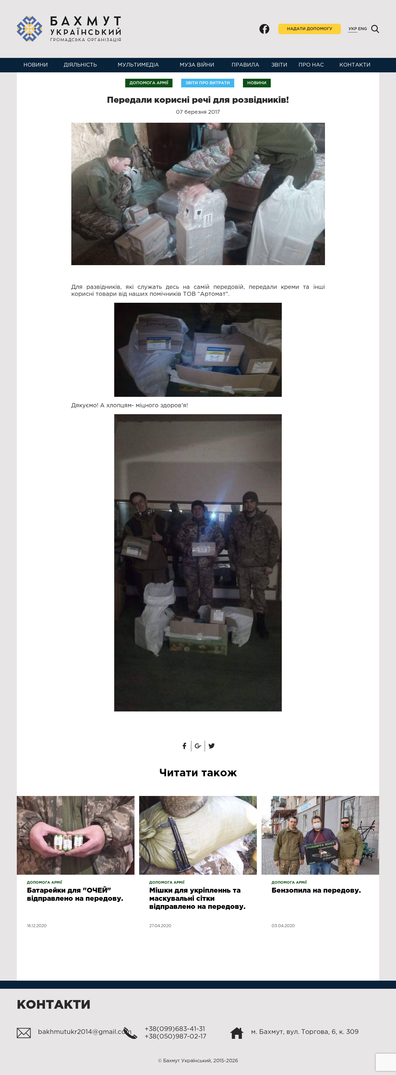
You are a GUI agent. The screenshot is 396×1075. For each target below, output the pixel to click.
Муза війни (197, 65)
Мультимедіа (138, 65)
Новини (35, 65)
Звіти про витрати (208, 83)
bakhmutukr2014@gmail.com (85, 1032)
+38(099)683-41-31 (175, 1029)
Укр (352, 29)
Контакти (354, 65)
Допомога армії (149, 83)
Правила (245, 65)
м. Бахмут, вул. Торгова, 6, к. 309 (305, 1032)
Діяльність (80, 65)
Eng (362, 29)
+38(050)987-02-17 (175, 1037)
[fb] (264, 29)
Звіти (279, 65)
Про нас (311, 65)
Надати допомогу (309, 29)
